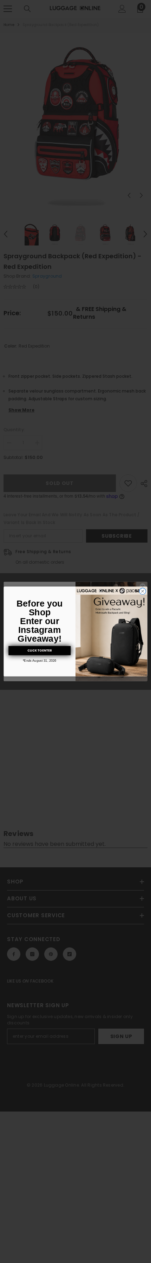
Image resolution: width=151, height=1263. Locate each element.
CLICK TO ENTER (39, 650)
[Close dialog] (142, 591)
